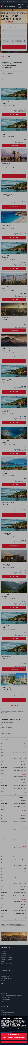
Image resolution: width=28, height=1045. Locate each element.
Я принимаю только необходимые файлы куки (14, 1038)
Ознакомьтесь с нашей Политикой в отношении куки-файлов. (13, 1031)
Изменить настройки (14, 1042)
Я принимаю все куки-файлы (14, 1034)
